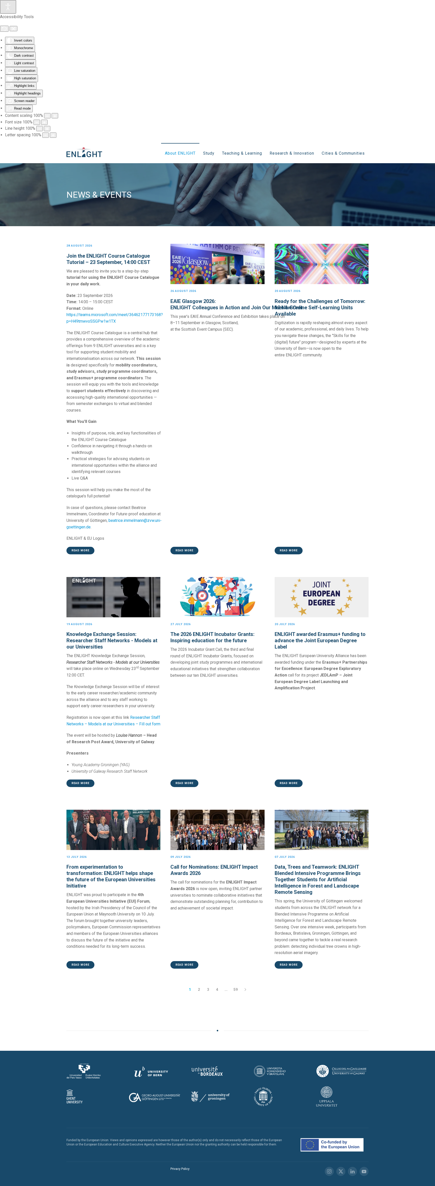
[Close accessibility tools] (13, 28)
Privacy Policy (180, 1169)
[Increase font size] (44, 122)
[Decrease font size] (36, 122)
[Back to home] (85, 153)
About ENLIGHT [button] (180, 153)
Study (208, 153)
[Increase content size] (55, 115)
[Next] (245, 989)
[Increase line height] (47, 128)
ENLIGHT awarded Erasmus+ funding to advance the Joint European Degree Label (320, 640)
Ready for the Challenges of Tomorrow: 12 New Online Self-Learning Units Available (320, 307)
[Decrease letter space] (45, 135)
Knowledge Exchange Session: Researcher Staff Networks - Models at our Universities (111, 640)
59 (235, 989)
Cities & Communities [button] (343, 153)
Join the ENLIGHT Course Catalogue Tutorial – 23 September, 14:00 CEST (108, 259)
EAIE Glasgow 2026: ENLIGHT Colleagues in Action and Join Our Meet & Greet (237, 304)
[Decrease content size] (47, 115)
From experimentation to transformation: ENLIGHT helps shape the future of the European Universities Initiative (111, 876)
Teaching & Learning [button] (242, 153)
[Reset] (4, 29)
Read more (80, 550)
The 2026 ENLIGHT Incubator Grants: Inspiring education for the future (212, 637)
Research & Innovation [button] (292, 153)
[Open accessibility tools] (8, 7)
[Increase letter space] (53, 135)
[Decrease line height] (39, 128)
